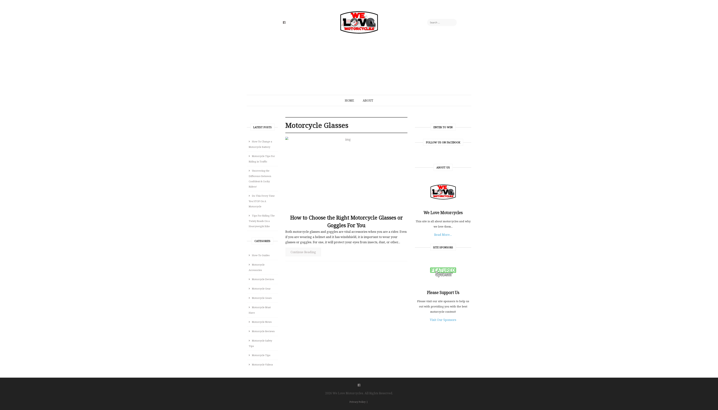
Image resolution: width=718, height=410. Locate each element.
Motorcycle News (262, 322)
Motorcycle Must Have (260, 310)
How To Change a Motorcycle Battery (260, 144)
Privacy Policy (357, 401)
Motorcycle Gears (262, 298)
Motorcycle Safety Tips (260, 343)
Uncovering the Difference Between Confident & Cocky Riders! (260, 178)
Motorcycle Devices (263, 279)
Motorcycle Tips (261, 355)
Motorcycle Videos (262, 364)
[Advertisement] (359, 67)
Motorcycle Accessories (257, 267)
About (368, 100)
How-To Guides (261, 255)
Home (349, 100)
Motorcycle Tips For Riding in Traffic (262, 158)
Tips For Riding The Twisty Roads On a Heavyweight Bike (262, 221)
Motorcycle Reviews (263, 331)
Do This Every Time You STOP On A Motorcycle (262, 201)
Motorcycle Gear (261, 288)
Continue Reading (303, 252)
